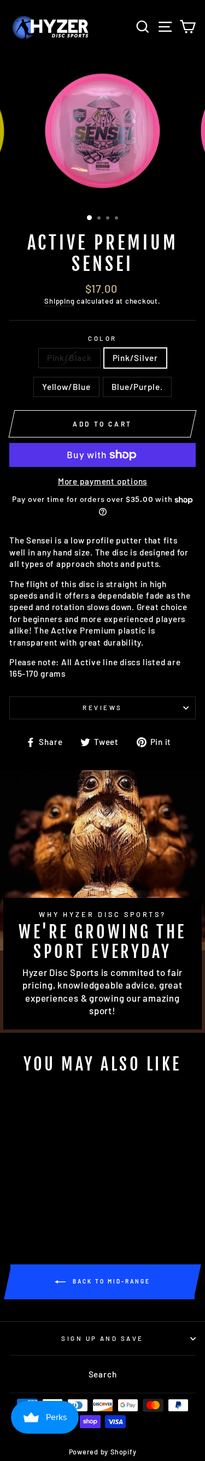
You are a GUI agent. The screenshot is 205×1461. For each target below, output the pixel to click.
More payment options (102, 481)
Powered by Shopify (103, 1451)
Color (102, 338)
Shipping (59, 301)
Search (103, 1374)
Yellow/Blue (66, 387)
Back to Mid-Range (110, 1281)
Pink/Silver (135, 358)
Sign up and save (102, 1338)
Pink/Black (69, 358)
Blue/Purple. (137, 387)
